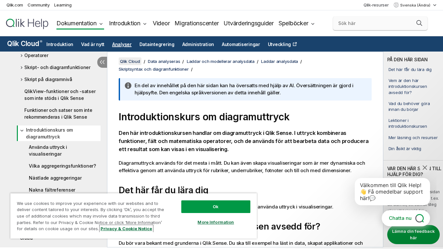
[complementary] (413, 149)
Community (39, 4)
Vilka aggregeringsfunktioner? (62, 166)
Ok (216, 206)
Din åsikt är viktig (405, 148)
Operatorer (36, 55)
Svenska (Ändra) (415, 5)
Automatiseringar (241, 44)
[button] (419, 23)
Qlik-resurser (376, 4)
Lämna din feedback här (413, 234)
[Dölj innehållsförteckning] (102, 62)
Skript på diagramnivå (48, 79)
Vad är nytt (92, 44)
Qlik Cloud (24, 44)
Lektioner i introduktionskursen (408, 123)
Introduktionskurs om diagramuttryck (49, 133)
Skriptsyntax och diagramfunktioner (154, 69)
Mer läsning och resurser (413, 137)
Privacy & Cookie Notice (126, 228)
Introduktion (124, 23)
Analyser (122, 44)
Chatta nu (400, 218)
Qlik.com (14, 4)
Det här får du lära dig (410, 69)
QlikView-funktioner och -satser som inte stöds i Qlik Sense (59, 95)
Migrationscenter (196, 23)
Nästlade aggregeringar (55, 178)
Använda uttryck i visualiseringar (48, 150)
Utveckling (279, 44)
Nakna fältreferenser (52, 190)
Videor (161, 23)
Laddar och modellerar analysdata (221, 61)
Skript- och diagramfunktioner (57, 67)
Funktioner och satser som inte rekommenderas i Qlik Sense (58, 113)
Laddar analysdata (279, 61)
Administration (198, 44)
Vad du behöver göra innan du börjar (409, 106)
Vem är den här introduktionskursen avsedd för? (408, 86)
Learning (62, 4)
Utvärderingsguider (248, 23)
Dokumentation (76, 23)
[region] (133, 216)
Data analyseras (164, 61)
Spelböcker (293, 23)
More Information (216, 222)
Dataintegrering (156, 44)
